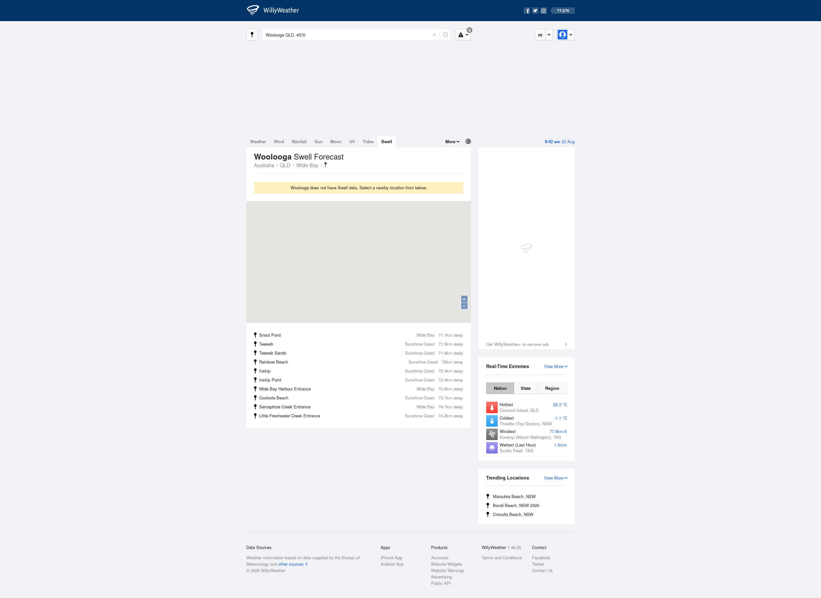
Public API (441, 583)
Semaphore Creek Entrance (361, 407)
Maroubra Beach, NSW (514, 496)
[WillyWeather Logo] (276, 10)
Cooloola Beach (361, 398)
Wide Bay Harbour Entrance (361, 389)
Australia (264, 165)
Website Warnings (447, 570)
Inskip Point (361, 380)
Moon (336, 141)
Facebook (541, 557)
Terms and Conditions (502, 557)
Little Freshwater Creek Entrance (361, 416)
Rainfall (299, 141)
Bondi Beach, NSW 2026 (516, 505)
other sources (291, 564)
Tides (368, 141)
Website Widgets (446, 564)
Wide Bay (307, 165)
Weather (258, 141)
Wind (279, 141)
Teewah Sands (361, 353)
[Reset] (434, 34)
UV (352, 141)
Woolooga (325, 164)
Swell (386, 141)
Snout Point (361, 335)
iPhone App (391, 557)
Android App (392, 564)
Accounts (440, 557)
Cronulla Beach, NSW (513, 514)
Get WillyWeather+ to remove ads (517, 344)
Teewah (361, 344)
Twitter (538, 564)
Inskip (361, 371)
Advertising (441, 577)
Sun (319, 141)
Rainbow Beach (361, 362)
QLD (285, 165)
